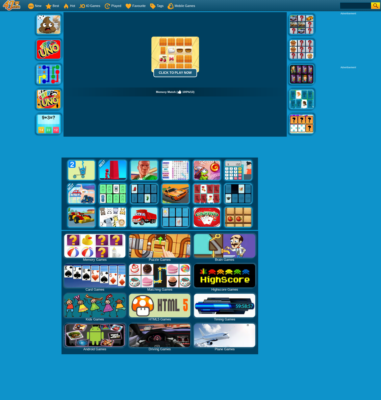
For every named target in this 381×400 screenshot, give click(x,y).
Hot (72, 6)
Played (116, 6)
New (38, 6)
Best (56, 6)
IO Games (93, 6)
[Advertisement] (18, 71)
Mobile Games (185, 6)
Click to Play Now (175, 72)
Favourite (139, 6)
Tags (160, 6)
